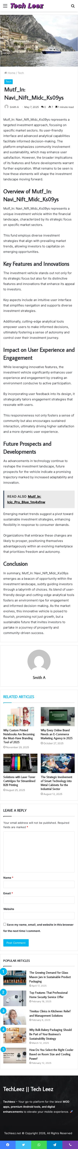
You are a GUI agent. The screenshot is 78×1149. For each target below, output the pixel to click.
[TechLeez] (27, 6)
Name (8, 877)
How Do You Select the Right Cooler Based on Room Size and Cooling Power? (51, 1054)
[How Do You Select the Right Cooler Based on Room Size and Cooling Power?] (14, 1055)
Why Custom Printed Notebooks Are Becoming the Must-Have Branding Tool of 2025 (19, 736)
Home (11, 73)
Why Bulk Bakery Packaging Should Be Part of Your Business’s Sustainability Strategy (50, 1034)
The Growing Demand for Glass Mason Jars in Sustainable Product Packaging (50, 977)
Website (8, 909)
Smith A (14, 107)
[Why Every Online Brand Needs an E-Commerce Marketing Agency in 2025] (58, 716)
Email (8, 893)
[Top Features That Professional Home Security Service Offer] (14, 998)
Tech (21, 73)
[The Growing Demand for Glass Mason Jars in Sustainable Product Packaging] (14, 978)
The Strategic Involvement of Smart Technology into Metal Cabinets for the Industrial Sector (56, 783)
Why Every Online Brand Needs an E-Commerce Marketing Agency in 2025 (57, 734)
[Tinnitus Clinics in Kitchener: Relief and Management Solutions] (14, 1017)
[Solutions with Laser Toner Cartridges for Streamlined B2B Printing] (20, 763)
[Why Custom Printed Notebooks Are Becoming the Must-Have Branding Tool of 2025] (20, 716)
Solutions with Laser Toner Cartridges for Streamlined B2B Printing (19, 781)
